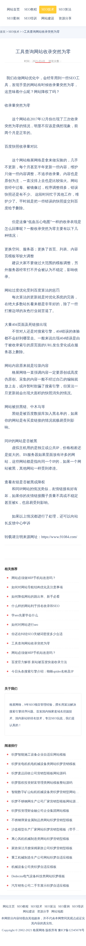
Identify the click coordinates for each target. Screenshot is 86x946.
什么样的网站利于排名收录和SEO (35, 606)
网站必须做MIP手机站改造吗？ (33, 578)
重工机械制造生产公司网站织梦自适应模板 (41, 857)
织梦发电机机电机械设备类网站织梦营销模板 (43, 764)
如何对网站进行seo (24, 624)
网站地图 (57, 911)
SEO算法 (65, 9)
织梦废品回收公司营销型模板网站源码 (38, 773)
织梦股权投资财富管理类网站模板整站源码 (41, 782)
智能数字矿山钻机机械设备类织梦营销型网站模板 (46, 792)
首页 (3, 31)
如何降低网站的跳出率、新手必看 (35, 596)
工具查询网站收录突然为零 (30, 643)
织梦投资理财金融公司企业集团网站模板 (40, 810)
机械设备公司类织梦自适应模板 (33, 867)
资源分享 (65, 18)
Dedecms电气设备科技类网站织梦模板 (38, 876)
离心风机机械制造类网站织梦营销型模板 (40, 839)
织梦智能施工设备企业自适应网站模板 (38, 754)
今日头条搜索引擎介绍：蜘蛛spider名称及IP (42, 671)
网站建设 (47, 18)
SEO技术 (48, 9)
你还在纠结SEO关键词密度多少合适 (37, 634)
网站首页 (13, 9)
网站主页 (9, 906)
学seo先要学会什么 (24, 615)
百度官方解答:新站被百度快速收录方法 (39, 662)
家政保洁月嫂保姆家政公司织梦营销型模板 (41, 848)
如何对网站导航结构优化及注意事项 (37, 587)
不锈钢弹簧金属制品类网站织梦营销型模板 (41, 820)
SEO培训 (30, 18)
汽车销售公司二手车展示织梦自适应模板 (40, 885)
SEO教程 (30, 9)
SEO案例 (13, 18)
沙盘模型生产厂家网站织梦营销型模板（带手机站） (48, 829)
